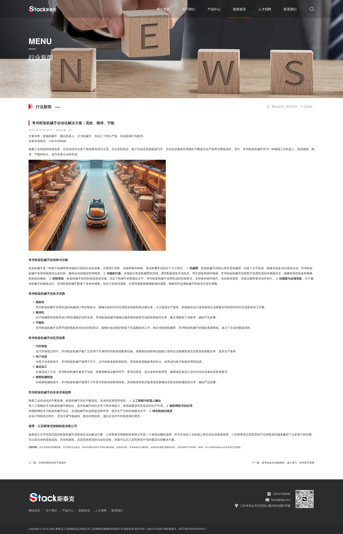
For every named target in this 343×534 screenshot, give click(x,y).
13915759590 (57, 141)
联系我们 (290, 9)
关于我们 (188, 9)
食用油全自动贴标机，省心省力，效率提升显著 (288, 462)
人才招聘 (264, 9)
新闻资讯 (239, 9)
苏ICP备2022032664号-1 (193, 528)
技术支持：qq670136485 (148, 528)
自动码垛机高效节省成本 (52, 462)
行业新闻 (306, 106)
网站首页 (163, 9)
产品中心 (214, 9)
